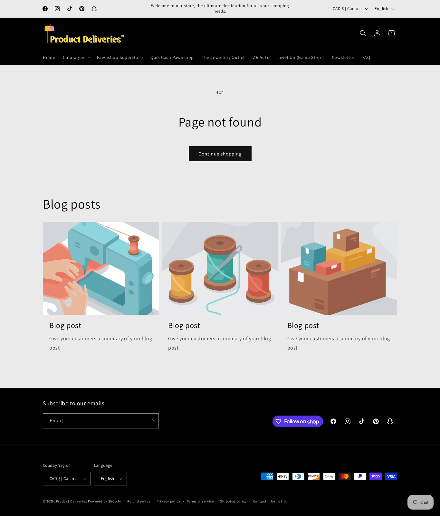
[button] (76, 57)
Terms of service (200, 501)
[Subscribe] (151, 420)
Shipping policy (233, 501)
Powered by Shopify (104, 501)
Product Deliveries (71, 501)
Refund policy (138, 501)
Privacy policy (168, 501)
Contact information (270, 501)
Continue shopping (220, 154)
